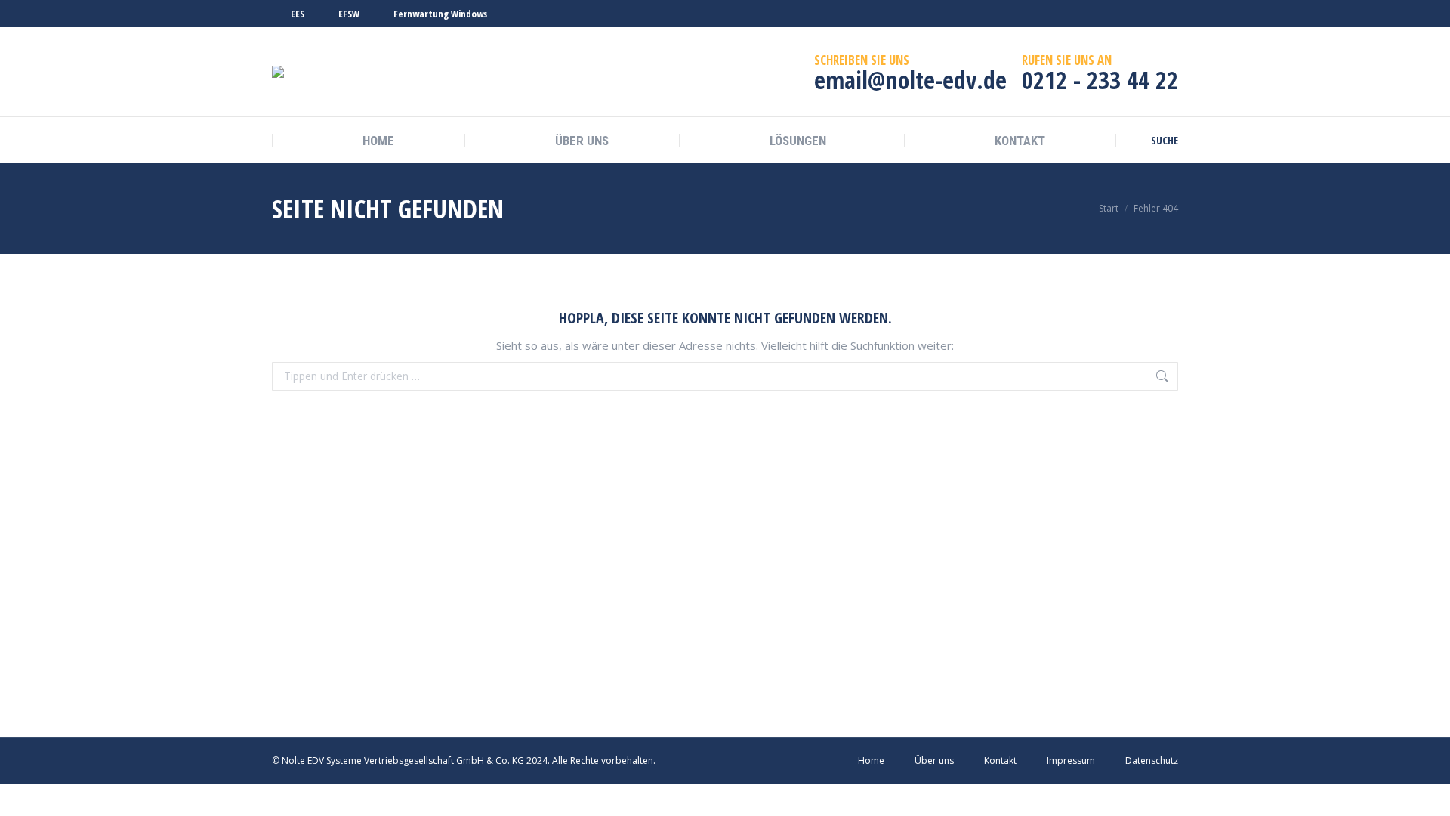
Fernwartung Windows (440, 13)
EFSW (348, 13)
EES (297, 13)
